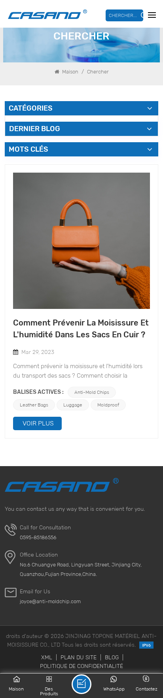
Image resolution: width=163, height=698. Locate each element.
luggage (72, 405)
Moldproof (108, 405)
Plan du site (79, 657)
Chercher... (123, 15)
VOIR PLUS (38, 423)
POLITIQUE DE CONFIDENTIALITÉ (81, 666)
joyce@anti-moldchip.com (50, 601)
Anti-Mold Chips (91, 392)
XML (46, 657)
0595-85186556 (38, 537)
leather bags (34, 405)
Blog (112, 657)
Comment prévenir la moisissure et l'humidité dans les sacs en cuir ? (81, 328)
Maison (69, 71)
